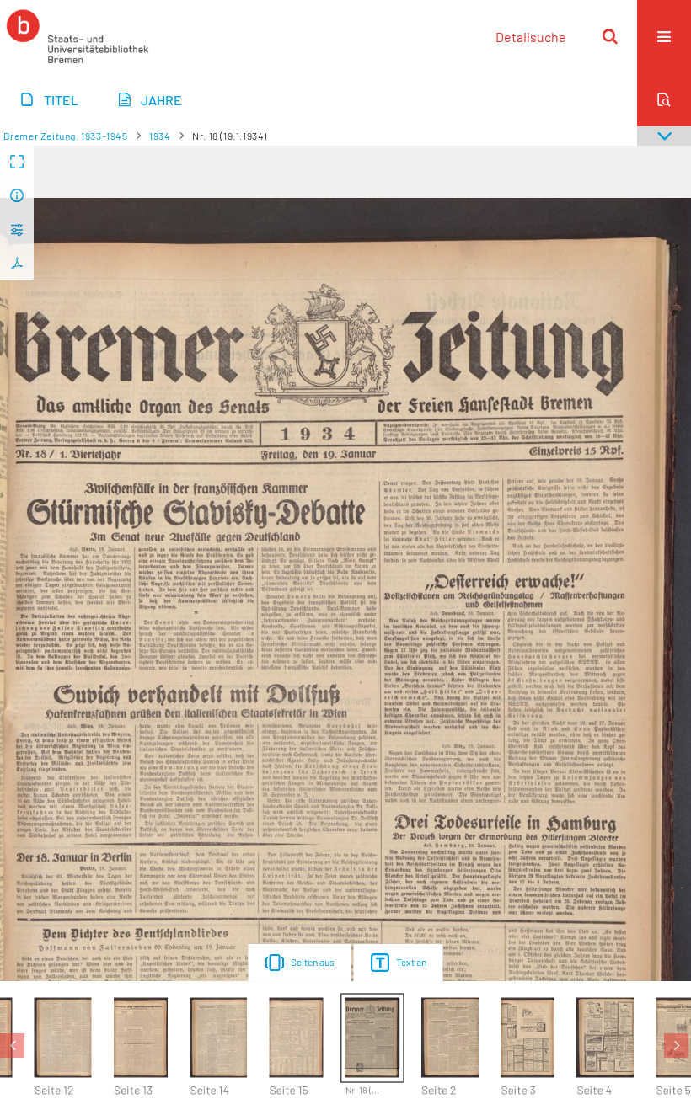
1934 (159, 135)
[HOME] (77, 36)
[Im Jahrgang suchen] (664, 99)
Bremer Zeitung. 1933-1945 (65, 135)
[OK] (610, 36)
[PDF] (17, 263)
